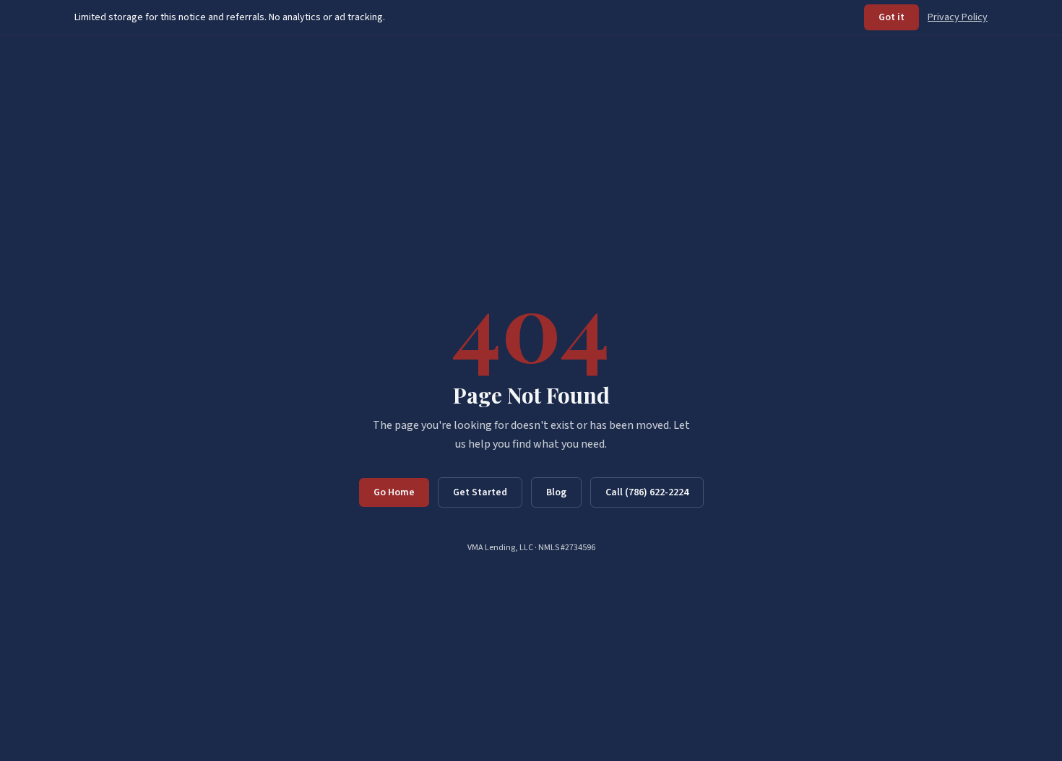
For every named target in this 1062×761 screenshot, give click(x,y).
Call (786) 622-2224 (646, 492)
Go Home (394, 492)
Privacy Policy (958, 17)
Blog (556, 492)
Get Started (480, 492)
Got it (891, 17)
